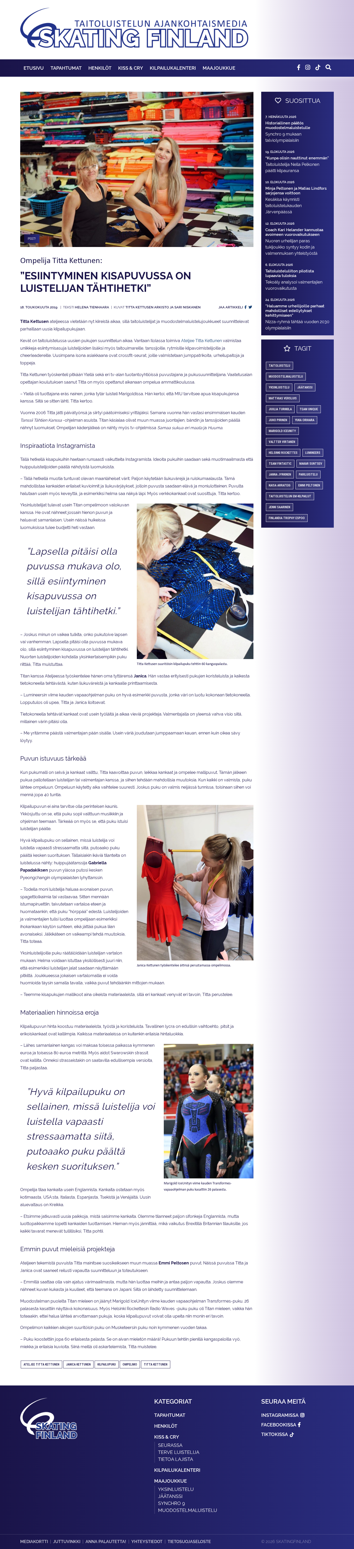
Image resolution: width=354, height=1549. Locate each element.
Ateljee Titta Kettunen (201, 340)
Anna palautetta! (106, 1541)
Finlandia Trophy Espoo (287, 518)
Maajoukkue (219, 68)
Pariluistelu (308, 474)
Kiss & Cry (130, 68)
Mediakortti (34, 1541)
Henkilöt (99, 68)
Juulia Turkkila (280, 409)
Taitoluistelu (279, 365)
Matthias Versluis (283, 398)
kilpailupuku (106, 1364)
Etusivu (34, 68)
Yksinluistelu (176, 1489)
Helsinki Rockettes (283, 453)
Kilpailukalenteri (173, 68)
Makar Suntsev (310, 463)
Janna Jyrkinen (280, 474)
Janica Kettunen (78, 1364)
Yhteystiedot (146, 1541)
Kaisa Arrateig (280, 485)
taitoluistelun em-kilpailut (290, 496)
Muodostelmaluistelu (286, 376)
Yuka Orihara (304, 420)
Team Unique (309, 409)
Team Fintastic (280, 463)
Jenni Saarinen (279, 507)
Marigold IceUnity (282, 431)
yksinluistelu (279, 387)
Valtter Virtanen (282, 442)
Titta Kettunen (155, 1364)
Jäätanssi (305, 387)
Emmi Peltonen (309, 485)
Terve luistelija (178, 1452)
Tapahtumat (66, 68)
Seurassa (170, 1445)
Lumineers (312, 453)
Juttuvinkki (66, 1541)
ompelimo (130, 1364)
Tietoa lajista (175, 1459)
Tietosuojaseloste (189, 1541)
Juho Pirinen (278, 420)
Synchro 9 (171, 1503)
